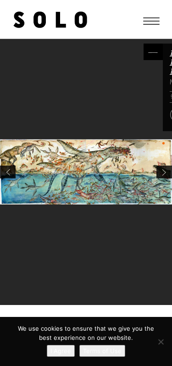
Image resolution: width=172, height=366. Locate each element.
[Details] (153, 52)
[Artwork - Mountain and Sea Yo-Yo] (8, 172)
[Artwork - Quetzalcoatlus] (164, 172)
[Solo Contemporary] (50, 19)
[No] (160, 341)
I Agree (60, 351)
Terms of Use (102, 351)
